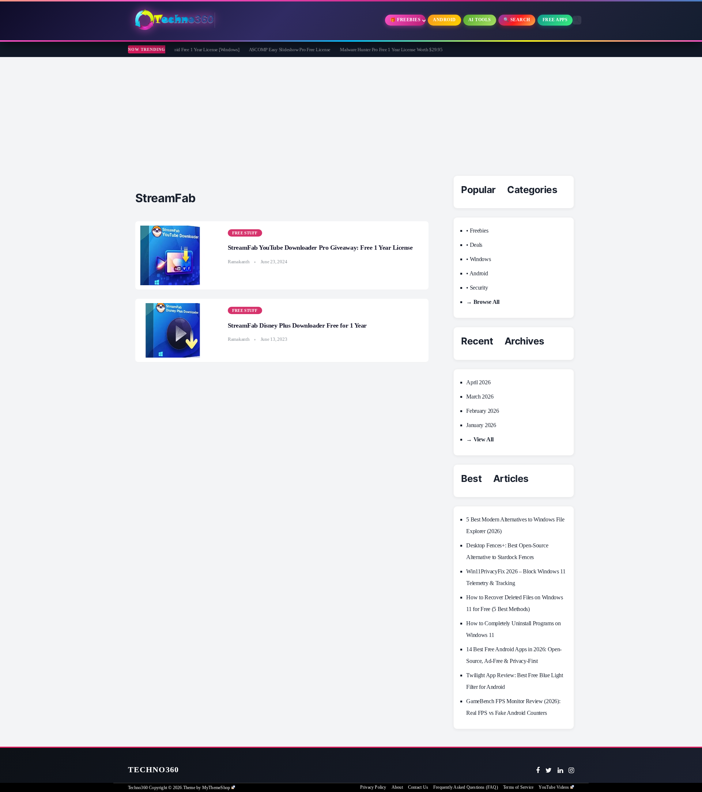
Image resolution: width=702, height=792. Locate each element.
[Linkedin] (560, 770)
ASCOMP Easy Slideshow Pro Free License (271, 49)
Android (444, 19)
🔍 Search (516, 19)
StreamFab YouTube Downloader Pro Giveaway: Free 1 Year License (320, 247)
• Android (477, 273)
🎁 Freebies (405, 19)
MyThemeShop (216, 787)
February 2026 (482, 411)
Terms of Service (518, 787)
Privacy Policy (373, 787)
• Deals (474, 245)
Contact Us (418, 787)
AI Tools (479, 19)
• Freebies (477, 230)
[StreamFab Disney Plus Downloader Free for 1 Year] (173, 330)
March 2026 (479, 396)
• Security (477, 287)
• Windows (478, 259)
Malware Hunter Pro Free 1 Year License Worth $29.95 (373, 49)
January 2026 (481, 425)
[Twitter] (549, 770)
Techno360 (153, 769)
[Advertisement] (351, 112)
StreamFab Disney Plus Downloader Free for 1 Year (297, 325)
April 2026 (478, 382)
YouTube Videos (554, 787)
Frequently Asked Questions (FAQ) (465, 787)
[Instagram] (571, 770)
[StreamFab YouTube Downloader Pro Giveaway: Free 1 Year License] (173, 255)
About (397, 787)
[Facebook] (538, 770)
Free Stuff (245, 233)
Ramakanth (239, 261)
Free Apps (555, 19)
